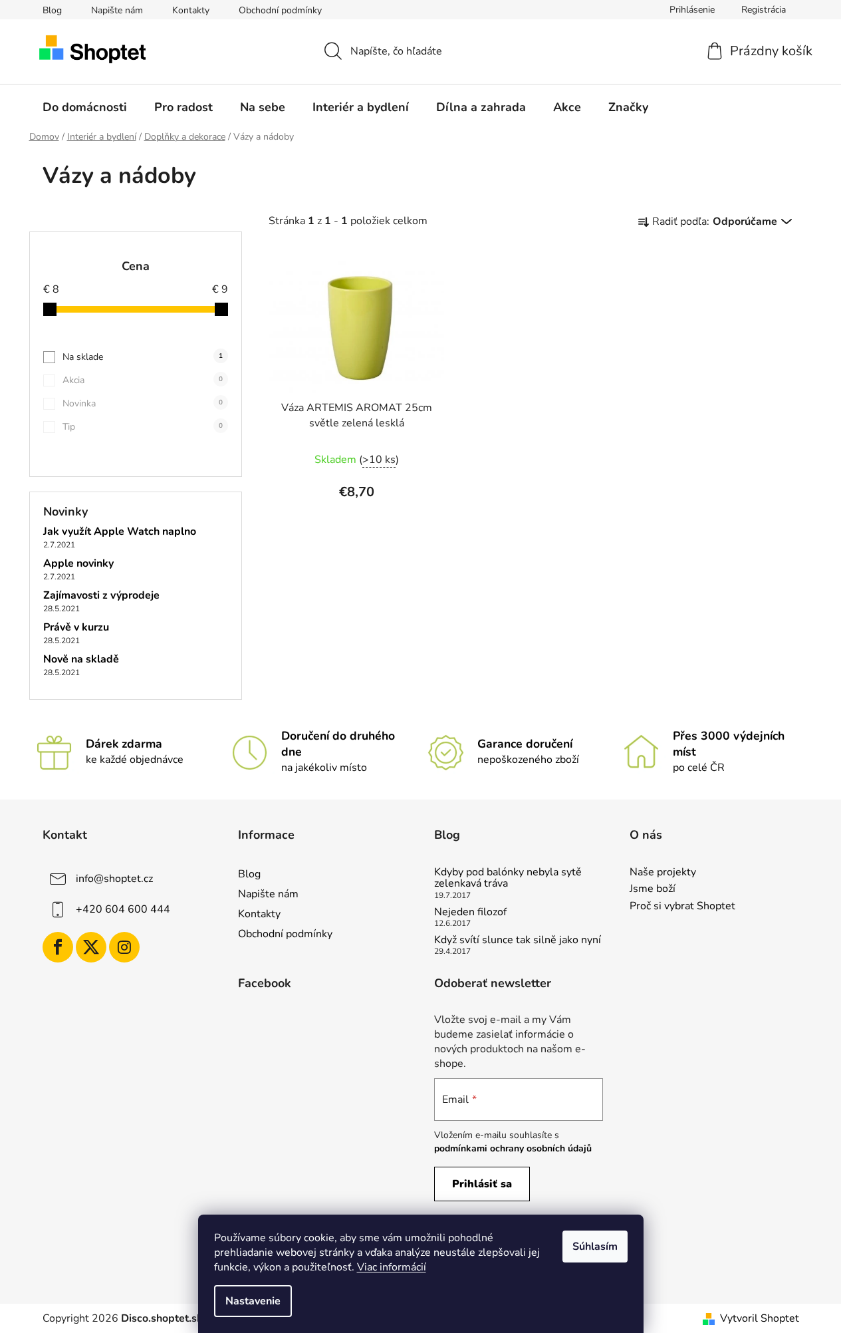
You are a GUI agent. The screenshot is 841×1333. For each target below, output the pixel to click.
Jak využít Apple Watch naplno (119, 532)
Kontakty (190, 10)
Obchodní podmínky (280, 10)
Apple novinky (78, 564)
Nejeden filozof (470, 913)
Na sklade (142, 357)
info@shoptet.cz (114, 878)
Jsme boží (652, 889)
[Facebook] (58, 947)
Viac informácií (391, 1267)
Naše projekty (663, 873)
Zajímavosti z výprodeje (101, 596)
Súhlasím (595, 1246)
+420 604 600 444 (123, 909)
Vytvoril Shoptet (759, 1318)
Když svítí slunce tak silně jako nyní (517, 941)
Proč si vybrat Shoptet (682, 907)
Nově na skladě (81, 660)
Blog (52, 10)
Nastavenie (253, 1301)
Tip (142, 426)
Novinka (142, 403)
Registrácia (763, 9)
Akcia (142, 380)
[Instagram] (124, 947)
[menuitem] (84, 107)
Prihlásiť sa (482, 1184)
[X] (91, 947)
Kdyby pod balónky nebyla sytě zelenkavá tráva (508, 878)
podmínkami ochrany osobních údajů (513, 1148)
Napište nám (117, 10)
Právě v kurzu (76, 628)
